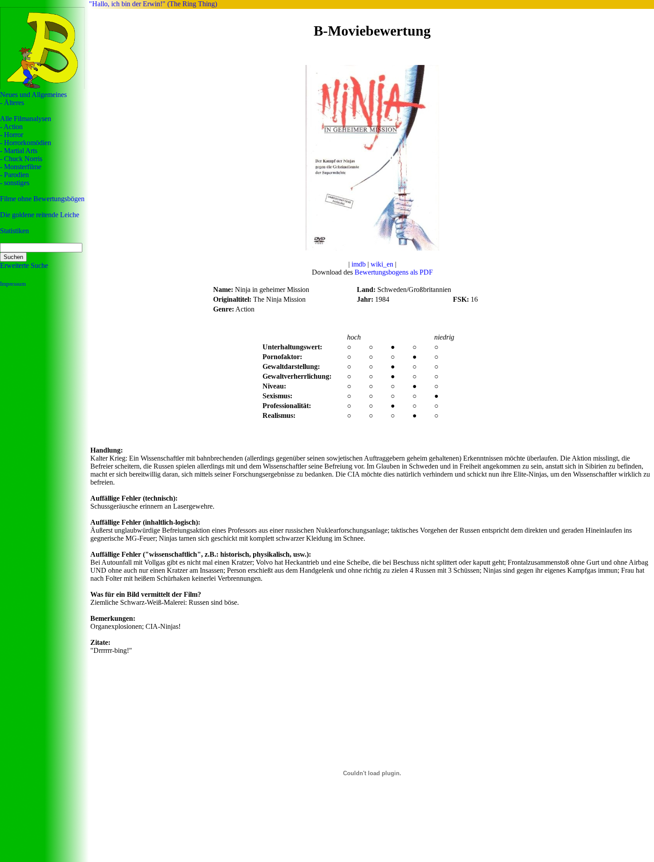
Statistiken (14, 231)
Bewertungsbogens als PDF (394, 272)
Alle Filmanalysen (25, 118)
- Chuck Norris (21, 158)
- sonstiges (14, 182)
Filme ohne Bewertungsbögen (42, 198)
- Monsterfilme (20, 166)
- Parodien (14, 174)
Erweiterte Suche (24, 265)
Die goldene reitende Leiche (39, 215)
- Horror (11, 134)
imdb (358, 264)
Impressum (13, 283)
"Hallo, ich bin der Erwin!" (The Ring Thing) (153, 4)
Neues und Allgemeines (33, 94)
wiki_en (382, 264)
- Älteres (12, 102)
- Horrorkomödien (25, 142)
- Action (11, 126)
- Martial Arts (18, 150)
